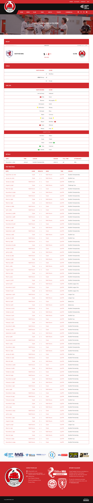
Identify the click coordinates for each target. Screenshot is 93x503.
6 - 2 (40, 382)
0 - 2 (40, 206)
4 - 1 (40, 379)
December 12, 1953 (10, 410)
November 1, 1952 (10, 417)
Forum (71, 4)
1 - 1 (40, 196)
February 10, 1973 (10, 308)
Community (83, 1)
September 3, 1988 (10, 217)
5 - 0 (40, 245)
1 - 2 (40, 192)
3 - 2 (40, 227)
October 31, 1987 (10, 227)
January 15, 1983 (10, 255)
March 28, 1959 (9, 375)
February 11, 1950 (10, 438)
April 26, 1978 (9, 283)
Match (50, 12)
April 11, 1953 (9, 414)
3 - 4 (40, 410)
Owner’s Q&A (72, 5)
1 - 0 (40, 188)
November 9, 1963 (10, 347)
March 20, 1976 (9, 305)
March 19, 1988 (9, 220)
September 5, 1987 (10, 231)
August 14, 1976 (9, 298)
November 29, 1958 (11, 379)
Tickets (59, 12)
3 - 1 (40, 178)
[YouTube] (87, 12)
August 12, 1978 (9, 280)
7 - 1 (40, 442)
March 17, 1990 (9, 203)
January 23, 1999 (10, 181)
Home (21, 12)
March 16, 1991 (9, 188)
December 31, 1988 (10, 213)
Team (42, 12)
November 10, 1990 (10, 192)
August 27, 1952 (9, 421)
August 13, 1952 (9, 424)
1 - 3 (40, 231)
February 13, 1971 (10, 319)
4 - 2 (40, 350)
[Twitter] (81, 12)
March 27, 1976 (9, 301)
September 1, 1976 (10, 294)
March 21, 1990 (9, 199)
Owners (71, 1)
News (28, 12)
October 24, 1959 (10, 372)
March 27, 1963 (9, 350)
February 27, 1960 (10, 368)
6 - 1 (40, 368)
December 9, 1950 (10, 431)
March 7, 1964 (9, 343)
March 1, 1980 (9, 266)
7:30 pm (62, 199)
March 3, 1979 (9, 276)
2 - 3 (40, 396)
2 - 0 (40, 210)
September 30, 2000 (11, 174)
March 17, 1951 (9, 428)
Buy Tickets (76, 1)
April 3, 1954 (9, 407)
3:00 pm (62, 174)
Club (34, 12)
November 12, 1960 (10, 364)
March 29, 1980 (9, 262)
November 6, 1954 (10, 403)
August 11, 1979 (9, 269)
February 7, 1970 (10, 322)
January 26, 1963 (10, 354)
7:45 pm (62, 185)
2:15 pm (62, 393)
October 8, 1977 (10, 291)
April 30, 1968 (9, 336)
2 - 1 (40, 248)
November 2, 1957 (10, 386)
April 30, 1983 (9, 252)
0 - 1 (40, 213)
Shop (88, 1)
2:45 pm (62, 403)
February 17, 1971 (10, 315)
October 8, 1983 (10, 248)
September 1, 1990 (10, 196)
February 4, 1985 (10, 234)
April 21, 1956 (9, 389)
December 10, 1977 (10, 287)
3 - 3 (40, 252)
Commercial (69, 12)
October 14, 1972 (10, 312)
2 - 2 (40, 238)
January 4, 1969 (9, 329)
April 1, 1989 (9, 210)
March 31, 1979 (9, 273)
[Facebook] (78, 12)
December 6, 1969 (10, 326)
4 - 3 (40, 424)
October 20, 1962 (10, 357)
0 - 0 (40, 174)
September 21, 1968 (11, 333)
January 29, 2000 (10, 178)
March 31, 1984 (9, 241)
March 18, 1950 (9, 435)
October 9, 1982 (10, 259)
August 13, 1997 (9, 185)
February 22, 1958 (10, 382)
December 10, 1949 (10, 442)
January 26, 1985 (10, 238)
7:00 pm (62, 421)
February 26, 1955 (10, 396)
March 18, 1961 (9, 361)
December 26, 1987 (10, 224)
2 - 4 (40, 185)
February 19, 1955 (10, 400)
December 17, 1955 (10, 393)
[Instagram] (84, 12)
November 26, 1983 (11, 245)
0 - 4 (40, 181)
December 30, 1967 (10, 340)
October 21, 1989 (10, 206)
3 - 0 (40, 312)
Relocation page (75, 482)
